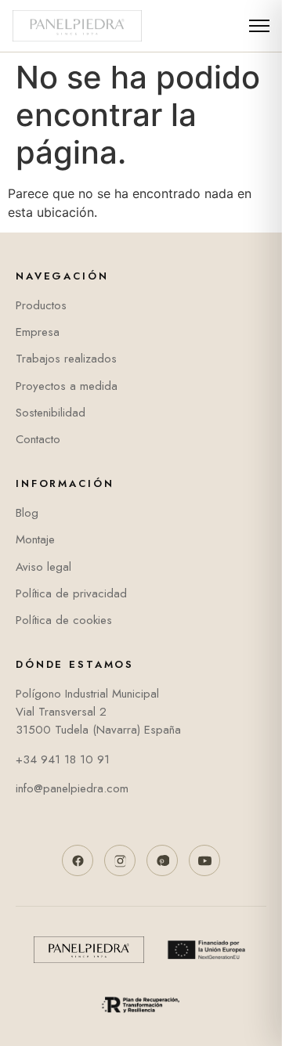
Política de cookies (64, 620)
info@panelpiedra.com (72, 788)
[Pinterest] (162, 860)
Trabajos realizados (66, 358)
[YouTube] (204, 860)
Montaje (35, 539)
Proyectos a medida (67, 386)
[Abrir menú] (257, 25)
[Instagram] (120, 860)
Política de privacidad (71, 593)
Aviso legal (43, 566)
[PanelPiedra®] (77, 25)
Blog (27, 512)
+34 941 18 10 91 (63, 759)
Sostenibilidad (50, 412)
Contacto (38, 439)
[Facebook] (77, 860)
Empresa (38, 332)
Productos (41, 305)
